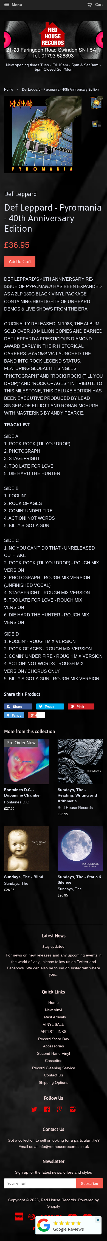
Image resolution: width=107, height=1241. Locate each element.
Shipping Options (53, 1083)
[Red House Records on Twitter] (34, 1110)
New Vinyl (53, 1010)
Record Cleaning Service (53, 1068)
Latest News (54, 935)
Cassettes (53, 1061)
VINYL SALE (53, 1024)
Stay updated (53, 946)
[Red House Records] (44, 1232)
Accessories (53, 1046)
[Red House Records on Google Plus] (60, 1110)
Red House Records (58, 1200)
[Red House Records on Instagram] (73, 1110)
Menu (16, 4)
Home (8, 89)
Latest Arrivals (53, 1017)
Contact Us (53, 1075)
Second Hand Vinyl (53, 1054)
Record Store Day (53, 1039)
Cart (98, 4)
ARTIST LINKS (53, 1032)
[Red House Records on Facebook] (47, 1110)
